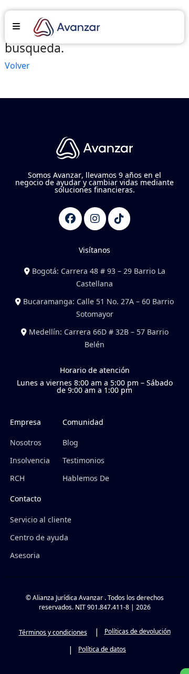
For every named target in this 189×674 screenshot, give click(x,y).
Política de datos (102, 649)
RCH (17, 478)
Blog (70, 442)
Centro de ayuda (39, 537)
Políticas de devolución (137, 631)
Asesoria (25, 555)
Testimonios (83, 460)
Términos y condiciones (53, 632)
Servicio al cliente (40, 520)
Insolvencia (30, 460)
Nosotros (25, 442)
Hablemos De (85, 478)
